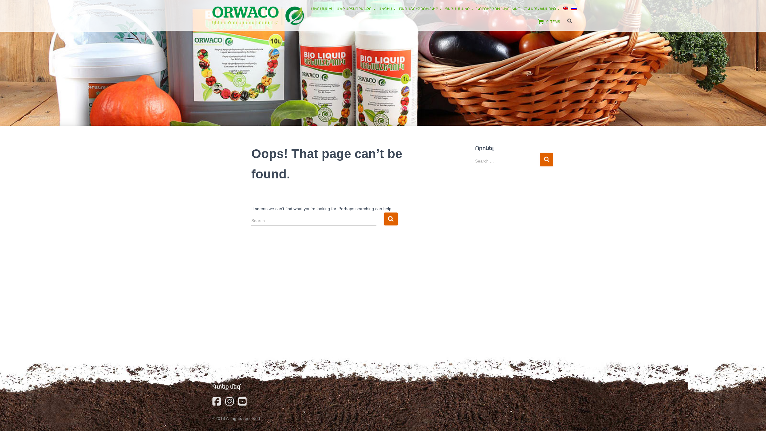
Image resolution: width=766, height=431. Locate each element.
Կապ (516, 9)
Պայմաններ (457, 9)
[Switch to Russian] (574, 9)
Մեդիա (386, 9)
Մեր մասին (322, 9)
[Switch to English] (565, 9)
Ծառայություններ (419, 9)
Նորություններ (492, 9)
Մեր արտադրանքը (355, 9)
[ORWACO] (258, 15)
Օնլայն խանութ (540, 9)
